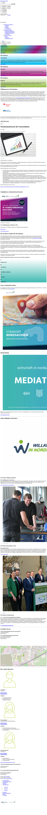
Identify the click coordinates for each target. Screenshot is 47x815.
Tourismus (7, 37)
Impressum (5, 792)
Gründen (6, 26)
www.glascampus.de (4, 554)
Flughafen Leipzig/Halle (37, 238)
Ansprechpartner (6, 780)
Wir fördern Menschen (8, 29)
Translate (9, 14)
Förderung (7, 27)
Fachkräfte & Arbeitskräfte (10, 32)
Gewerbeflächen (8, 28)
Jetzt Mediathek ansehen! (5, 414)
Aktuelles (4, 783)
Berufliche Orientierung (9, 30)
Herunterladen (12, 288)
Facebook (6, 788)
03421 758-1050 (7, 776)
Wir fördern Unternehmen (8, 24)
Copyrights (5, 795)
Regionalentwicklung (9, 38)
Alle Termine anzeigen (4, 231)
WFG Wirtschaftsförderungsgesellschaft (23, 97)
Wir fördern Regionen (8, 35)
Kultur (6, 36)
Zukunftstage (7, 34)
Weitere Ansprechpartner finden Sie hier (7, 762)
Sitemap (4, 794)
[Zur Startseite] (14, 18)
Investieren (7, 25)
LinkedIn (5, 790)
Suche (3, 2)
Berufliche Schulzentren (9, 33)
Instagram (6, 787)
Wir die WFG (5, 782)
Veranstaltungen (6, 784)
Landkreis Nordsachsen (7, 781)
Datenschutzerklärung (7, 793)
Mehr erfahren (3, 52)
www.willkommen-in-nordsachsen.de (7, 485)
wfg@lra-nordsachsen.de (7, 778)
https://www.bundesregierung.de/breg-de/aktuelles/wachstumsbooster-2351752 (14, 186)
